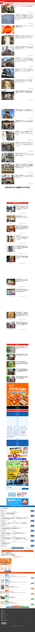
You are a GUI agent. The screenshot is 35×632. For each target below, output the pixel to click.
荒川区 (11, 428)
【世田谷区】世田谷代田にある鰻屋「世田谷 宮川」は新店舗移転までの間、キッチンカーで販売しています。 (22, 323)
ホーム (3, 609)
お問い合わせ (4, 616)
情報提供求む (4, 613)
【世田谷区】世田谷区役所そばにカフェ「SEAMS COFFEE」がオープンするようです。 (22, 347)
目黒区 (21, 430)
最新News (7, 4)
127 (16, 187)
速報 (33, 4)
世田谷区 (18, 430)
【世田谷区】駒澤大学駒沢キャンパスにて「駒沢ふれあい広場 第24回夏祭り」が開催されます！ (22, 247)
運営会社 (3, 611)
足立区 (8, 428)
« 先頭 (9, 187)
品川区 (24, 430)
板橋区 (23, 428)
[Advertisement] (17, 104)
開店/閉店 (13, 4)
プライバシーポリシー (5, 618)
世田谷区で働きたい (14, 506)
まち (25, 4)
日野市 (19, 435)
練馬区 (26, 428)
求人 (10, 4)
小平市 (20, 433)
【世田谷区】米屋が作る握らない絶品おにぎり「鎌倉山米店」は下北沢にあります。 (22, 355)
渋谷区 (14, 430)
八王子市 (22, 435)
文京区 (20, 428)
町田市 (26, 435)
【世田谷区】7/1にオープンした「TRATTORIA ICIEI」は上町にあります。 (22, 217)
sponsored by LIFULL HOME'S (20, 572)
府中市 (23, 433)
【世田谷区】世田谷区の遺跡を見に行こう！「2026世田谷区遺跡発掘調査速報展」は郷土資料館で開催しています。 (22, 370)
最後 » (28, 187)
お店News (17, 4)
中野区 (8, 430)
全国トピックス (3, 4)
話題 (27, 4)
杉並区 (11, 430)
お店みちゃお (21, 4)
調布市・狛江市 (9, 433)
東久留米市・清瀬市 (15, 433)
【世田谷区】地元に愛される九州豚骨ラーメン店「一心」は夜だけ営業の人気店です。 (22, 257)
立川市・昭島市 (9, 435)
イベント (30, 4)
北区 (17, 428)
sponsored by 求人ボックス (21, 506)
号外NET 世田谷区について (5, 620)
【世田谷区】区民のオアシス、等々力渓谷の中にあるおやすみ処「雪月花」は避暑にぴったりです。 (22, 280)
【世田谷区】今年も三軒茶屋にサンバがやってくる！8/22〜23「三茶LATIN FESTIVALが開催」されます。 (22, 290)
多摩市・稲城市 (15, 435)
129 (21, 187)
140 (24, 187)
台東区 (14, 428)
